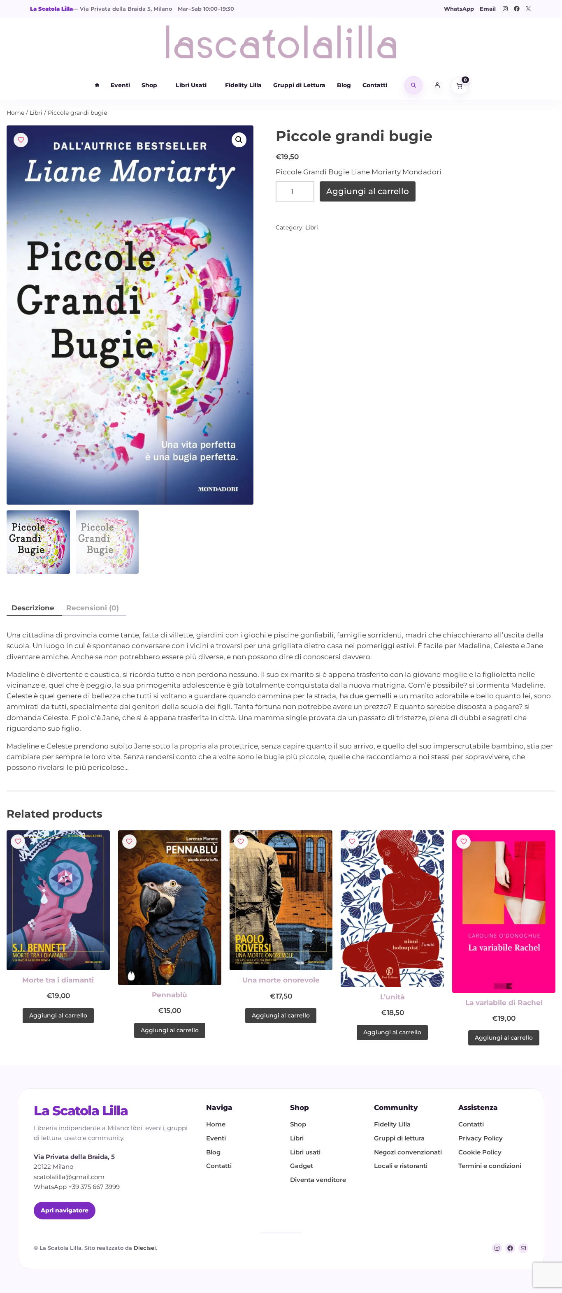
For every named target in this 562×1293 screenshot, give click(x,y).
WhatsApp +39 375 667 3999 (77, 1187)
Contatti (374, 85)
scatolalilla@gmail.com (69, 1177)
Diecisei (145, 1247)
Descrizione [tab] (33, 607)
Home (15, 112)
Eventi (120, 85)
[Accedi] (437, 85)
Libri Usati (191, 85)
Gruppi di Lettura (299, 85)
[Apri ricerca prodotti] (413, 85)
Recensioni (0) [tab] (92, 607)
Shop (149, 85)
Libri (36, 112)
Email (488, 8)
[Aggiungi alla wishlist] (21, 140)
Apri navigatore (64, 1210)
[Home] (97, 85)
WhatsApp (459, 8)
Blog (344, 85)
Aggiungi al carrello (367, 191)
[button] (239, 139)
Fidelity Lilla (243, 85)
